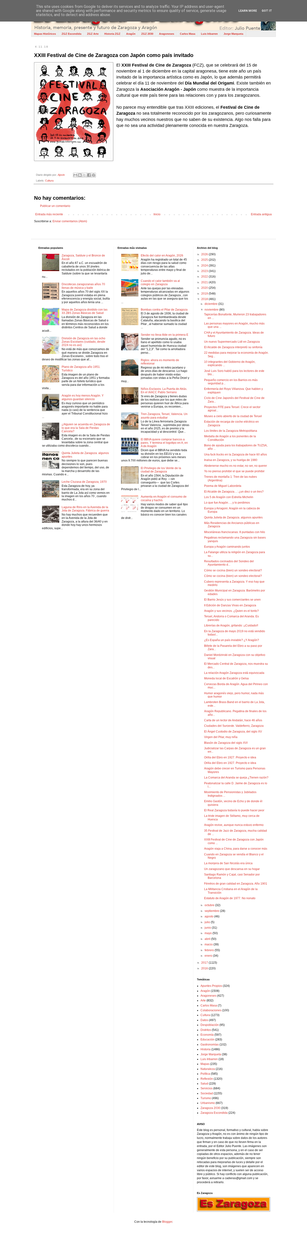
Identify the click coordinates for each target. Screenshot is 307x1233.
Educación (207, 1039)
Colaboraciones (211, 1010)
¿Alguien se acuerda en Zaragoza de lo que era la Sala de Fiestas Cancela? (86, 428)
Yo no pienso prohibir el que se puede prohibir (234, 471)
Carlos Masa (187, 33)
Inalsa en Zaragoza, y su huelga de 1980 (230, 460)
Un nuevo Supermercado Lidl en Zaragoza (232, 341)
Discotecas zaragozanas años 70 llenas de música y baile (83, 286)
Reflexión (207, 1078)
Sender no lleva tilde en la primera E (164, 334)
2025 (205, 259)
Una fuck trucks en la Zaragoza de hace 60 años (235, 454)
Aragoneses (166, 33)
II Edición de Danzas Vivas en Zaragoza (230, 605)
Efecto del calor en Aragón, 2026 (162, 255)
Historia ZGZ (112, 33)
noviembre (212, 309)
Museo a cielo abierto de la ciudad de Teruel (233, 416)
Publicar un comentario (55, 206)
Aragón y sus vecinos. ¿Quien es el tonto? (231, 611)
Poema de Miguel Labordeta (222, 486)
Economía (207, 1034)
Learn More (247, 10)
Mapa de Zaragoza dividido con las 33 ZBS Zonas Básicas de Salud (84, 311)
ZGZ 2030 (147, 33)
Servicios (207, 1088)
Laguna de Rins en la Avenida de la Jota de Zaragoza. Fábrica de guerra (85, 509)
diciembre (211, 304)
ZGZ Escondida (71, 33)
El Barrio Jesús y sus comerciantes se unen (232, 599)
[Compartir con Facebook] (89, 175)
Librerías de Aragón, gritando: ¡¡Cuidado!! (231, 625)
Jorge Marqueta (233, 33)
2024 (205, 265)
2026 (205, 254)
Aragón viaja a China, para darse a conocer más (235, 848)
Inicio (157, 214)
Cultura (49, 180)
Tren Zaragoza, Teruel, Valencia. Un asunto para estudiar (164, 415)
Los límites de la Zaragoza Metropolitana (230, 430)
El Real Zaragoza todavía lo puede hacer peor (234, 810)
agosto (209, 916)
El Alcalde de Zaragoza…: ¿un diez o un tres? (234, 491)
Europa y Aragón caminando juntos (227, 546)
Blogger (167, 1221)
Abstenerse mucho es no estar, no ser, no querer (235, 465)
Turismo (206, 1098)
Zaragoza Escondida (214, 1112)
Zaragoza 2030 (210, 1108)
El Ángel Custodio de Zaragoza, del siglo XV (233, 731)
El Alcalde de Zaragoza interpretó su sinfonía (233, 347)
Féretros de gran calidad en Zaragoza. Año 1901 (235, 883)
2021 (205, 282)
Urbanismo (208, 1103)
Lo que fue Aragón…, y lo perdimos (227, 502)
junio (208, 927)
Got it (267, 10)
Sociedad (207, 1093)
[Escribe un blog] (79, 175)
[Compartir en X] (84, 175)
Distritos (206, 1030)
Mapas (205, 1064)
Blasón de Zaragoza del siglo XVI (226, 742)
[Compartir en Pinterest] (93, 175)
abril (208, 939)
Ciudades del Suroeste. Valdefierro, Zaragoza (234, 725)
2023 (205, 271)
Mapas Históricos (45, 33)
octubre (210, 905)
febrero (210, 950)
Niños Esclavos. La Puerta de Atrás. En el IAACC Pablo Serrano (164, 390)
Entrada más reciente (49, 214)
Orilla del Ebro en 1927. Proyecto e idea (230, 757)
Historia (206, 1049)
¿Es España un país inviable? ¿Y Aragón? (231, 640)
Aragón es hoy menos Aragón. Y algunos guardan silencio (83, 397)
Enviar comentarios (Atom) (70, 221)
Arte (203, 1000)
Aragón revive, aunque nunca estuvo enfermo (234, 825)
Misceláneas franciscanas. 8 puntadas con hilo (234, 532)
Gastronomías (210, 1044)
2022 (205, 276)
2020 (205, 288)
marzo (209, 944)
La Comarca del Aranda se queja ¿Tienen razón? (236, 777)
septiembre (212, 911)
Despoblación (210, 1025)
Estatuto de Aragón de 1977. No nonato (229, 898)
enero (209, 955)
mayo (209, 933)
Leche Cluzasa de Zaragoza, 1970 (84, 481)
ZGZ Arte (93, 33)
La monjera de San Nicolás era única (228, 863)
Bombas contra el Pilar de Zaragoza (164, 309)
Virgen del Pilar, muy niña (220, 737)
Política (205, 1073)
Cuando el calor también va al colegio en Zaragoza (160, 282)
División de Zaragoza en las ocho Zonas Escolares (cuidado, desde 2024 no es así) (83, 342)
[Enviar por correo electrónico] (75, 175)
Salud (204, 1083)
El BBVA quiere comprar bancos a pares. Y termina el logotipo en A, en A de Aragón (164, 443)
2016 (205, 968)
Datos (204, 1020)
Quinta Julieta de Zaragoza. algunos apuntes (233, 517)
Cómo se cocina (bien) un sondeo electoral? (233, 570)
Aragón (131, 33)
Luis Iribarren (209, 33)
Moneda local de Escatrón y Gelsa (226, 678)
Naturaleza (208, 1069)
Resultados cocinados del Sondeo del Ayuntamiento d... (229, 563)
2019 (205, 293)
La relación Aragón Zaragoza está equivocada (234, 673)
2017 (205, 962)
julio (208, 922)
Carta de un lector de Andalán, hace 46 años (233, 720)
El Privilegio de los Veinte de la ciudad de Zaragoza (161, 469)
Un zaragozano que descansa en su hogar (232, 869)
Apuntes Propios (211, 986)
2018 (205, 299)
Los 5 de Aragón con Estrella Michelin (228, 497)
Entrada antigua (261, 214)
